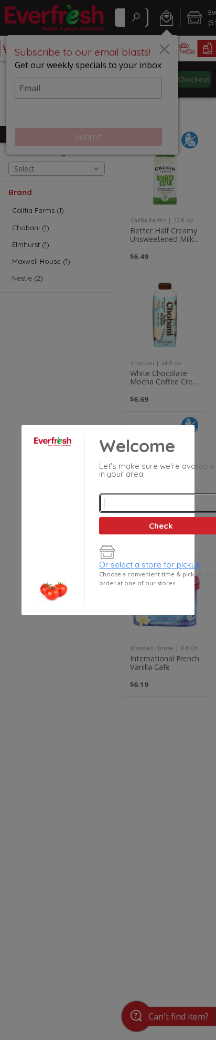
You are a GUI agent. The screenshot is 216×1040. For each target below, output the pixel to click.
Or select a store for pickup (149, 565)
